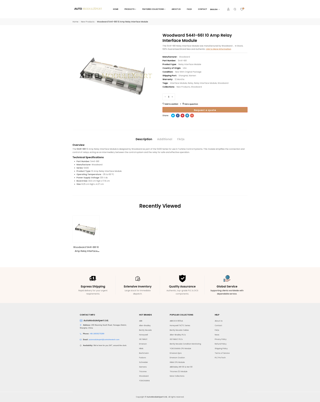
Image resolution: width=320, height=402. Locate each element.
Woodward (223, 83)
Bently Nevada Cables (179, 330)
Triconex (143, 371)
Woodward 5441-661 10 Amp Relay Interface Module (86, 251)
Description (144, 139)
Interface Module (178, 83)
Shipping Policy (221, 348)
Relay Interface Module (189, 64)
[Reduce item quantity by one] (165, 97)
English (214, 9)
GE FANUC (143, 339)
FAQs (180, 139)
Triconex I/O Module (178, 371)
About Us (218, 321)
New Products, (183, 86)
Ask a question (191, 104)
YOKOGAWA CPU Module (180, 348)
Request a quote (205, 110)
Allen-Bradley (145, 325)
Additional (164, 139)
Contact (218, 325)
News (217, 334)
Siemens (143, 367)
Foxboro (142, 357)
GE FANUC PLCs (176, 339)
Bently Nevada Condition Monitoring (185, 344)
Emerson (143, 344)
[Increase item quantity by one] (172, 97)
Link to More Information (218, 49)
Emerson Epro (176, 353)
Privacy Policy (220, 339)
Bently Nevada (145, 330)
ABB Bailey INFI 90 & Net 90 (181, 367)
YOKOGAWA (144, 380)
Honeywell (143, 334)
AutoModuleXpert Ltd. (157, 397)
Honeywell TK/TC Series (180, 325)
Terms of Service (222, 353)
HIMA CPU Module (177, 362)
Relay (190, 83)
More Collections (177, 376)
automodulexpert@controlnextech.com (104, 339)
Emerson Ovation (177, 357)
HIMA (141, 348)
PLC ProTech (220, 357)
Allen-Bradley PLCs (178, 334)
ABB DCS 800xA (176, 321)
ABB (140, 321)
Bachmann (144, 353)
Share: (165, 115)
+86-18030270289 (97, 334)
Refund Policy (220, 344)
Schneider (143, 362)
